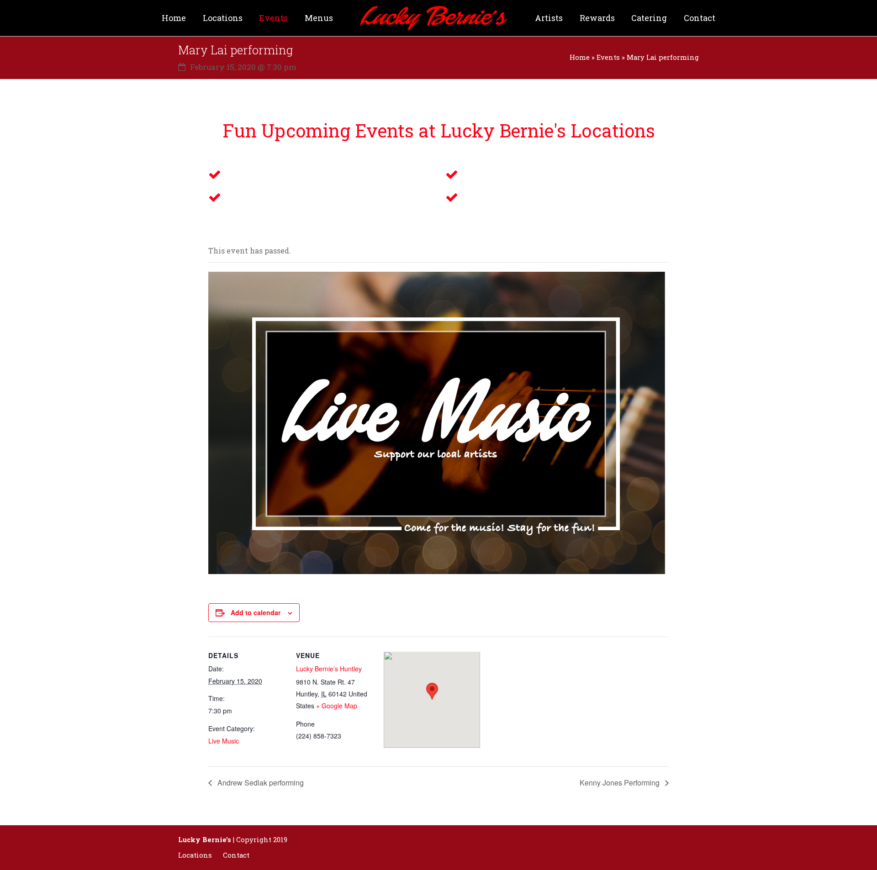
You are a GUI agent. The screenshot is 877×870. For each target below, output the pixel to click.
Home (580, 57)
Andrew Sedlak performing (260, 782)
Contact (236, 855)
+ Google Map (336, 705)
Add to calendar (255, 612)
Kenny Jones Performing (620, 782)
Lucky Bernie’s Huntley (329, 668)
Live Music (223, 740)
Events (608, 57)
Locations (195, 855)
